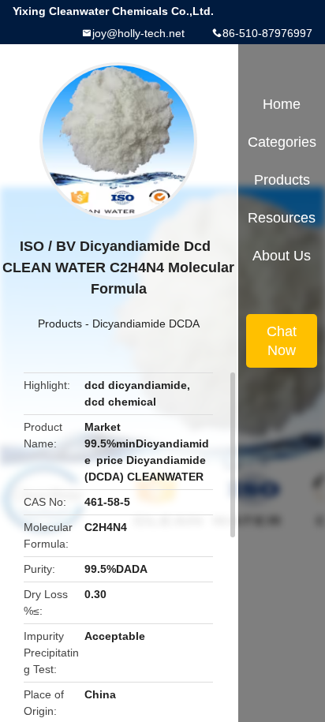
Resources (282, 218)
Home (282, 104)
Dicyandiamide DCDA (146, 323)
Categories (282, 142)
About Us (281, 256)
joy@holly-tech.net (138, 33)
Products (60, 323)
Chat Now (282, 341)
